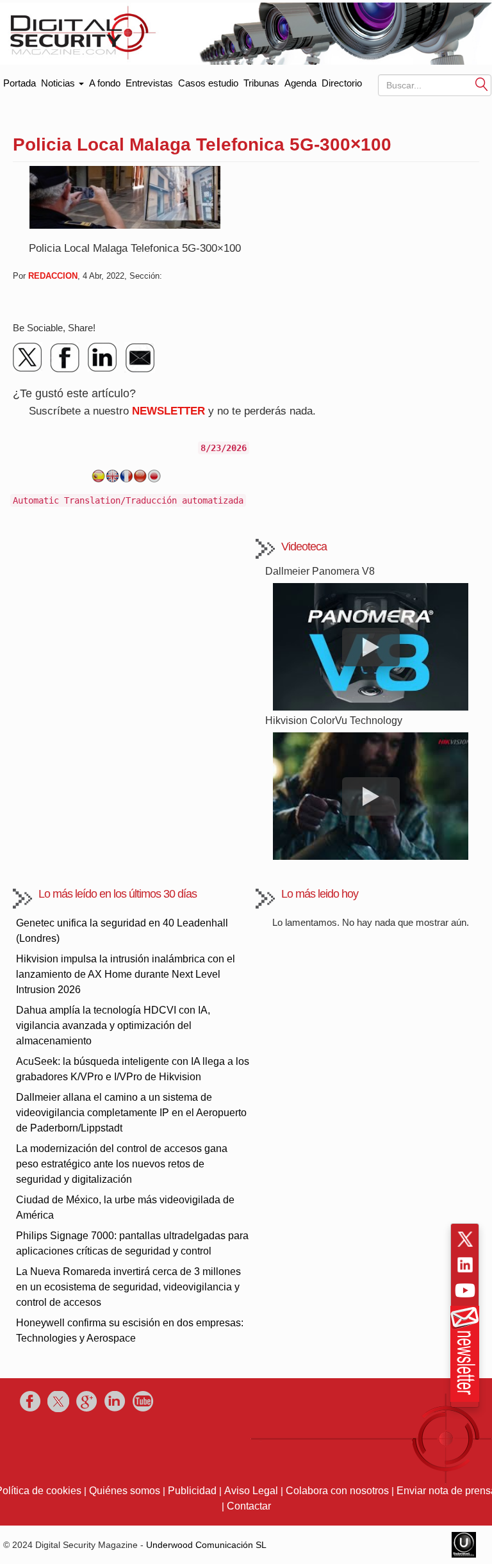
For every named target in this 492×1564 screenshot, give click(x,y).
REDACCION (53, 276)
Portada (19, 80)
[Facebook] (65, 357)
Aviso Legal (251, 1490)
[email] (139, 357)
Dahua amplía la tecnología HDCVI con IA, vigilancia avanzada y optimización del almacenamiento (113, 1025)
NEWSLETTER (168, 411)
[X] (28, 357)
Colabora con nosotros (337, 1490)
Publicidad (192, 1490)
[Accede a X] (465, 1239)
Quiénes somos (124, 1490)
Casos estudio (208, 83)
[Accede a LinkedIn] (465, 1265)
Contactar (249, 1506)
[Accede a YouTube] (465, 1290)
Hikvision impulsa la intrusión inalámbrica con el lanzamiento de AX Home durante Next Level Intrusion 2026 (125, 974)
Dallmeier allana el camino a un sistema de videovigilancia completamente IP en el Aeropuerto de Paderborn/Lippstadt (131, 1112)
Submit (482, 84)
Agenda (300, 83)
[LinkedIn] (102, 357)
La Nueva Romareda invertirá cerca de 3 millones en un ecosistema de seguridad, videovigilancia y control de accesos (128, 1287)
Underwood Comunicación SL (206, 1545)
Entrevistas (149, 83)
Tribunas (261, 83)
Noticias (59, 83)
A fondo (104, 83)
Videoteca (304, 546)
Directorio (342, 83)
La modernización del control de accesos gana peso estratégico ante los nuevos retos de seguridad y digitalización (121, 1164)
